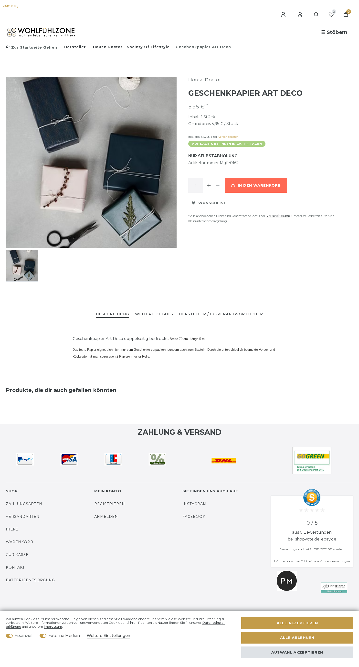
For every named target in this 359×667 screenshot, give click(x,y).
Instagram (194, 504)
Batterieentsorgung (30, 580)
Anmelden (106, 516)
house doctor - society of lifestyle (131, 47)
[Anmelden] (284, 15)
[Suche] (316, 14)
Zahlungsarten (24, 504)
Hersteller (74, 47)
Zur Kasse (17, 554)
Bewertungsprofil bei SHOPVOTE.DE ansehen (311, 549)
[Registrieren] (301, 15)
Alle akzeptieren (297, 623)
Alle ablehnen (297, 637)
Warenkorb (19, 542)
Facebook (193, 516)
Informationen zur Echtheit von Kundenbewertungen (312, 561)
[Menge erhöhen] (208, 185)
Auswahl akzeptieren (297, 652)
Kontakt (15, 567)
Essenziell (24, 635)
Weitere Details (154, 314)
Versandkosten (228, 136)
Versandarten (23, 516)
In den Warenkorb (259, 185)
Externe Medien (64, 635)
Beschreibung (112, 314)
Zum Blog (11, 6)
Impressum (53, 626)
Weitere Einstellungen (108, 635)
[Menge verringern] (217, 185)
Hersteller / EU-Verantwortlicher (221, 314)
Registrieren (109, 504)
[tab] (112, 314)
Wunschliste (213, 203)
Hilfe (12, 529)
